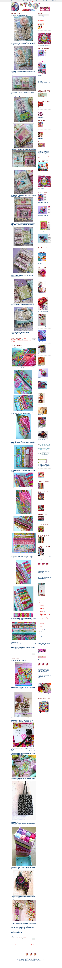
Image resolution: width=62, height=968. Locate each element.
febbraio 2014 (42, 628)
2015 (40, 602)
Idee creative (25, 340)
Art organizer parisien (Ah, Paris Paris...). (20, 15)
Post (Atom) (16, 947)
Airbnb (39, 444)
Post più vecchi (33, 944)
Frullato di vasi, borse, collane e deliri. (19, 660)
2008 (40, 639)
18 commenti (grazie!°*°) (16, 339)
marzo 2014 (42, 626)
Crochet (48, 445)
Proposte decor (21, 940)
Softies (45, 453)
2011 (40, 634)
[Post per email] (22, 339)
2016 (40, 600)
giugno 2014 (42, 621)
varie (47, 454)
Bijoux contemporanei (45, 444)
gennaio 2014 (42, 629)
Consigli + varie (42, 445)
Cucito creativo (18, 340)
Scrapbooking (40, 453)
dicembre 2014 (42, 605)
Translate (45, 16)
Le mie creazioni (14, 940)
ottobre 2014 (42, 608)
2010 (40, 636)
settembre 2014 (42, 609)
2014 (40, 603)
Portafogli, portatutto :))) (16, 347)
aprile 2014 (41, 625)
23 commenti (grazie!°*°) (16, 938)
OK (32, 1)
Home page (23, 944)
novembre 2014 (42, 606)
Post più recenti (13, 944)
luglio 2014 (41, 613)
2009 (40, 638)
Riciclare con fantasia (46, 452)
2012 (40, 633)
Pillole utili (43, 451)
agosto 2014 (42, 611)
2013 (40, 631)
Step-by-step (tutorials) (45, 454)
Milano (49, 449)
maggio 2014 (42, 623)
